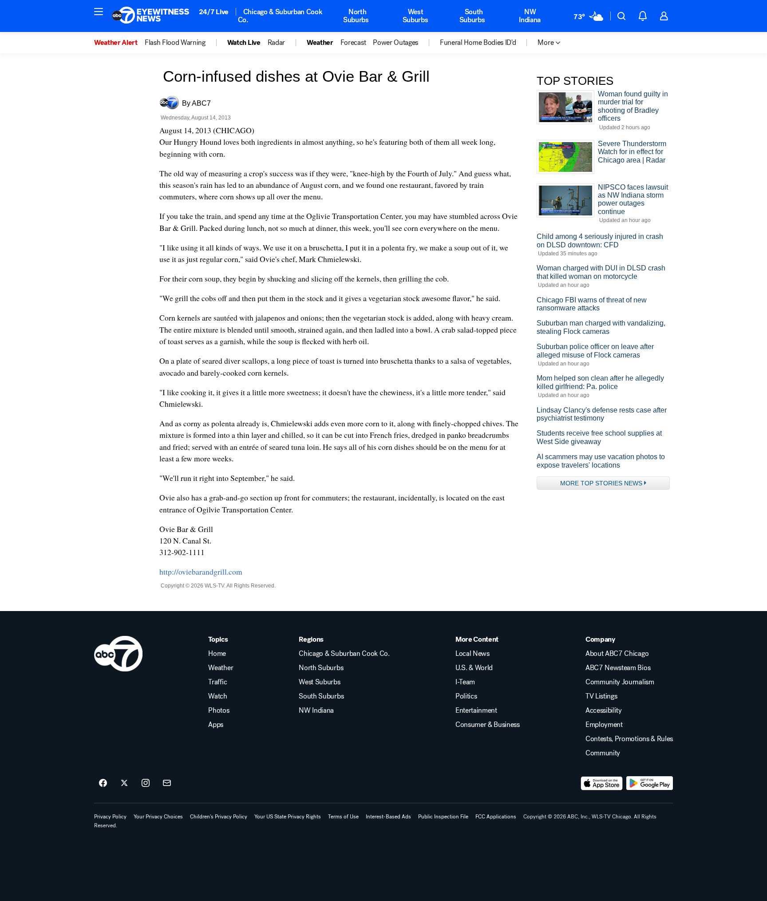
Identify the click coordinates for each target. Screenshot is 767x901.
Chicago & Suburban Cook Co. (280, 15)
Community (602, 753)
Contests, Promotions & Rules (629, 738)
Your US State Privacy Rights (287, 816)
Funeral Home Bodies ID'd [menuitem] (478, 43)
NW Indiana (530, 15)
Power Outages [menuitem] (395, 43)
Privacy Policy (110, 816)
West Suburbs (415, 15)
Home (217, 653)
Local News (472, 653)
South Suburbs (472, 15)
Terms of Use (343, 816)
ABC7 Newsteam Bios (617, 667)
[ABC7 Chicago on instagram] (145, 783)
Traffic (217, 682)
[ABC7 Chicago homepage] (150, 16)
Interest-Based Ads (388, 816)
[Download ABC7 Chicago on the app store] (602, 783)
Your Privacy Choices (158, 816)
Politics (466, 696)
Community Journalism (619, 682)
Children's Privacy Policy (218, 816)
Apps (215, 724)
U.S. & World (474, 667)
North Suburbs (356, 15)
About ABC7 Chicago (616, 653)
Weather (220, 667)
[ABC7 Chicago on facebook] (103, 783)
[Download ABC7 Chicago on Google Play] (649, 783)
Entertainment (476, 710)
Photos (218, 710)
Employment (604, 724)
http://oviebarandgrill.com (200, 571)
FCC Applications (495, 816)
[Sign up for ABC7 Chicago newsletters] (167, 783)
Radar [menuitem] (276, 43)
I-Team (465, 682)
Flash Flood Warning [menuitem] (175, 43)
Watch (217, 696)
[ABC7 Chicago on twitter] (124, 783)
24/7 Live (214, 11)
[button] (98, 11)
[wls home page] (118, 653)
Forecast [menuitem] (353, 43)
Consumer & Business (487, 724)
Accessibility (603, 710)
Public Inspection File (443, 816)
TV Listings (601, 696)
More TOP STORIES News (601, 483)
